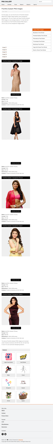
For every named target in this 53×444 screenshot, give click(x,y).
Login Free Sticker (8, 362)
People (6, 11)
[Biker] (8, 366)
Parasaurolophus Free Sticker (40, 35)
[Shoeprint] (8, 379)
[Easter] (23, 392)
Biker (8, 375)
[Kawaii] (23, 379)
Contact (3, 413)
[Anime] (8, 392)
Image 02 (4, 49)
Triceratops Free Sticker (39, 41)
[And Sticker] (23, 353)
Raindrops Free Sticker (38, 44)
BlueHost (21, 439)
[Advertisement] (16, 35)
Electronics (4, 427)
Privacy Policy (5, 415)
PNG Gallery (7, 1)
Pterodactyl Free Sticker (39, 38)
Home (3, 11)
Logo (3, 421)
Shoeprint (8, 388)
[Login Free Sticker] (8, 353)
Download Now (16, 94)
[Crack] (23, 366)
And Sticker (23, 362)
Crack (23, 375)
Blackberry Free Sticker (38, 32)
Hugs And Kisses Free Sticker (40, 47)
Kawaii (23, 388)
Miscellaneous (5, 424)
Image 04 (4, 54)
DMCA (3, 410)
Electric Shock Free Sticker (39, 50)
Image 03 (4, 52)
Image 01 (4, 47)
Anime (8, 400)
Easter (23, 400)
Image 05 (4, 56)
